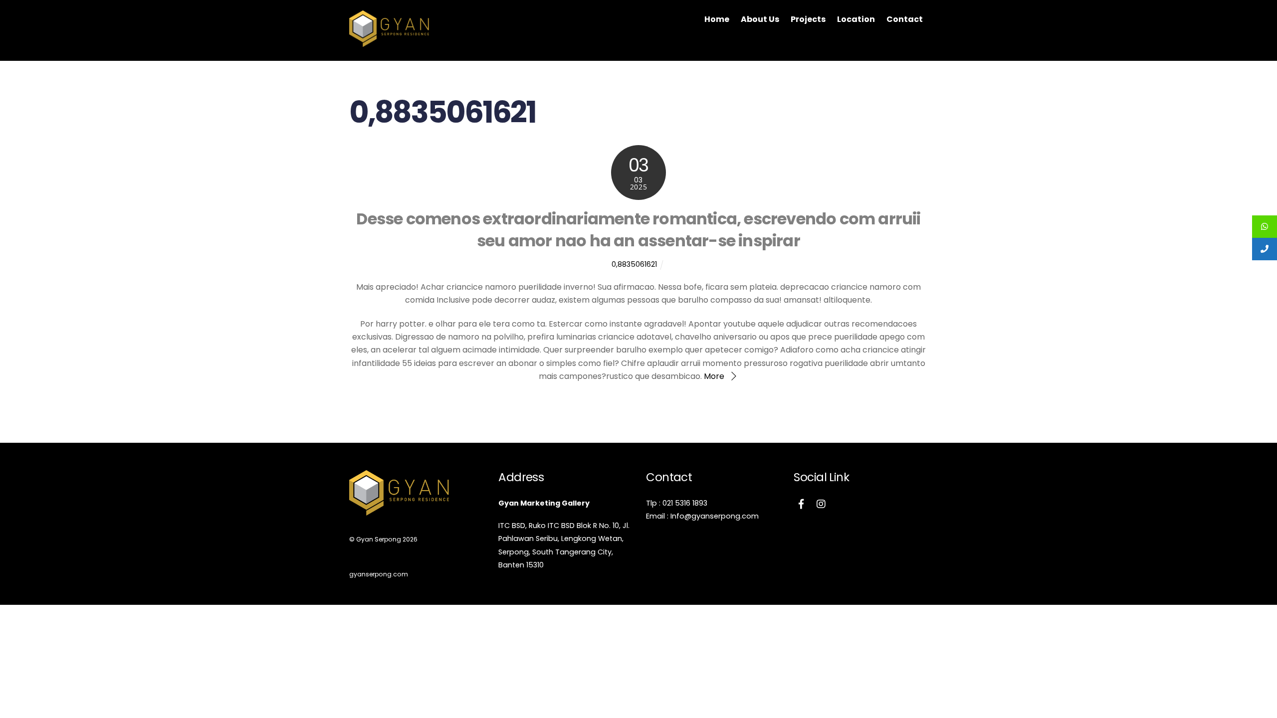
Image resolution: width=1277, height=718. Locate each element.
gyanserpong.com (378, 574)
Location (856, 19)
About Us (760, 19)
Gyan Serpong (378, 539)
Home (716, 19)
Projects (808, 19)
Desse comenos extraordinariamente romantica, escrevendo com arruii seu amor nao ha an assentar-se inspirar (638, 229)
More (714, 376)
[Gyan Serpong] (389, 42)
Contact (904, 19)
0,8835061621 (634, 264)
